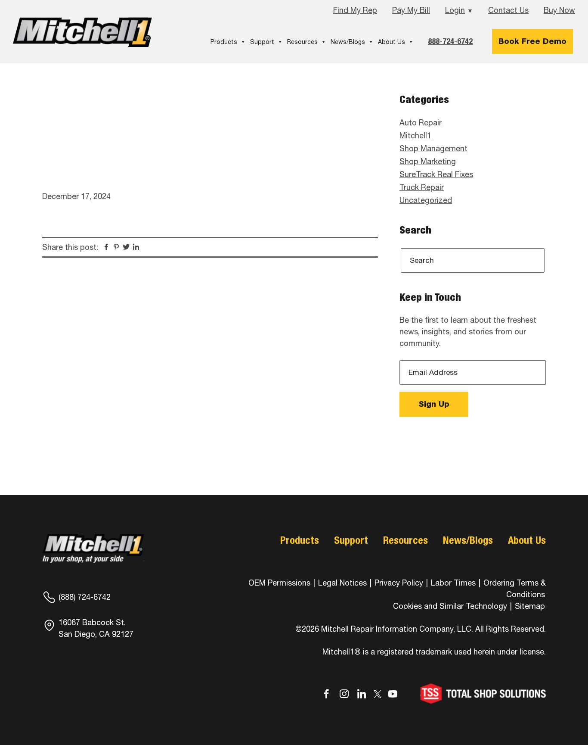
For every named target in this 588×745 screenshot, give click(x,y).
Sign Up (433, 403)
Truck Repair (421, 187)
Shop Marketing (427, 161)
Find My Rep (355, 10)
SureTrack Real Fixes (436, 174)
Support (262, 41)
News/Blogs (348, 41)
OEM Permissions (279, 582)
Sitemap (530, 606)
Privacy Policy (398, 582)
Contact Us (508, 10)
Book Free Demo (532, 41)
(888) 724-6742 (85, 597)
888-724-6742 (450, 41)
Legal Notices (342, 582)
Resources (302, 41)
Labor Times (452, 582)
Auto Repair (420, 122)
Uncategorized (425, 200)
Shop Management (433, 148)
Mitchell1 (82, 32)
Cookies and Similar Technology (450, 606)
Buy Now (559, 10)
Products (223, 41)
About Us (391, 41)
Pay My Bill (411, 10)
